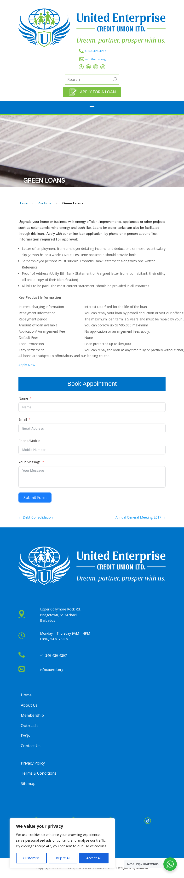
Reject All (63, 858)
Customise (31, 858)
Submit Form (34, 497)
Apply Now (26, 365)
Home (23, 203)
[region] (62, 843)
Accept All (93, 858)
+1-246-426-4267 (53, 655)
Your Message (29, 462)
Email (22, 419)
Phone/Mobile (29, 440)
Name (23, 398)
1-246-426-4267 (95, 51)
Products (44, 203)
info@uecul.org (95, 59)
